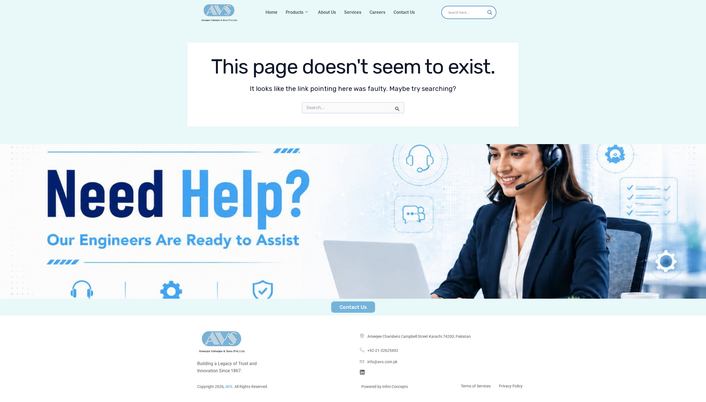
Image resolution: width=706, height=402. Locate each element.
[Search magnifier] (490, 12)
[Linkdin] (363, 371)
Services (352, 12)
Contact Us (404, 12)
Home (271, 12)
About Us (327, 12)
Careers (377, 12)
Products (294, 12)
